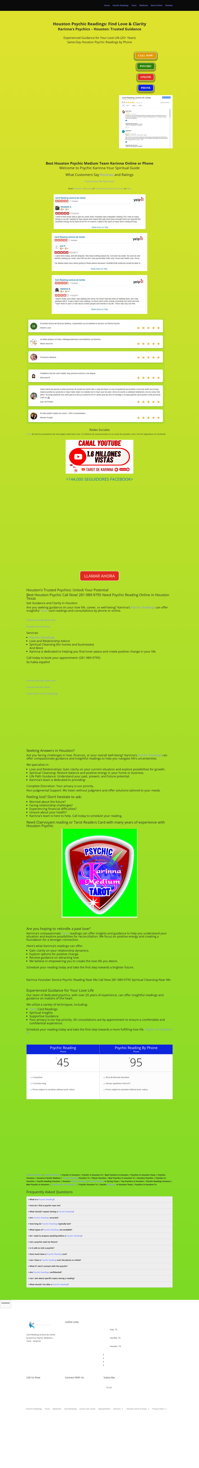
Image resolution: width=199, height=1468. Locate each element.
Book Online (156, 5)
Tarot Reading (73, 1337)
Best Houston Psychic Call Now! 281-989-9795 (63, 594)
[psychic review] (146, 147)
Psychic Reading (125, 594)
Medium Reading (74, 1341)
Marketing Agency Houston (41, 1437)
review (89, 188)
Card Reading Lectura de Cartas (109, 188)
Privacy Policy (158, 1409)
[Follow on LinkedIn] (78, 1386)
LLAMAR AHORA (99, 576)
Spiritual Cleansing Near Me (151, 980)
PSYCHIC (146, 66)
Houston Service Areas (38, 626)
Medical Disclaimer (114, 1361)
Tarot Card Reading (75, 1351)
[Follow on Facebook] (67, 1386)
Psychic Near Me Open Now (99, 181)
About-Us (71, 1330)
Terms (108, 1358)
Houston (70, 1358)
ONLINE (146, 77)
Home (107, 5)
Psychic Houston (52, 1175)
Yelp (129, 188)
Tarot (133, 5)
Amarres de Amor (75, 1348)
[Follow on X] (72, 1386)
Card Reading (70, 1409)
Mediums (143, 5)
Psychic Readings (120, 5)
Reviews (169, 5)
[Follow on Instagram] (83, 1386)
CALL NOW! (146, 55)
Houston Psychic (34, 1175)
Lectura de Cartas (75, 1344)
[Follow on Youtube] (89, 1386)
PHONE (146, 88)
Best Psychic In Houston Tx (64, 1184)
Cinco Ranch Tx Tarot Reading (41, 693)
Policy (108, 1354)
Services (70, 1355)
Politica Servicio (112, 1365)
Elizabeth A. (78, 188)
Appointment (104, 1409)
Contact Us (72, 1362)
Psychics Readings (41, 637)
